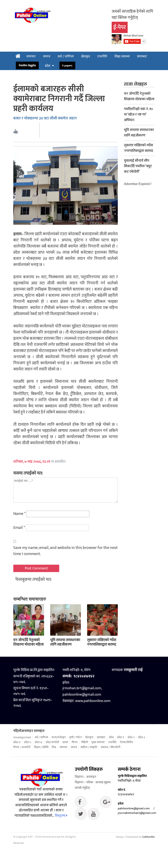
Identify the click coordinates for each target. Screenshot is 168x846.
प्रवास (65, 742)
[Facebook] (81, 803)
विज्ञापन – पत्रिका (84, 782)
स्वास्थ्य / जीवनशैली (110, 747)
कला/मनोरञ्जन (59, 737)
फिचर (75, 742)
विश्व (54, 747)
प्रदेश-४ (16, 742)
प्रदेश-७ (38, 742)
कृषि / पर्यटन (75, 737)
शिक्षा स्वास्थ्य (122, 56)
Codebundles (148, 837)
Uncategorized (22, 737)
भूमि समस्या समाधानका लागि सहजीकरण (65, 642)
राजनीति (102, 56)
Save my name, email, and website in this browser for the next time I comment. (65, 551)
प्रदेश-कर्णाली (52, 742)
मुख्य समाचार (98, 742)
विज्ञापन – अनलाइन (85, 776)
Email (19, 528)
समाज (46, 56)
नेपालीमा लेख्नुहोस (27, 65)
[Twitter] (106, 803)
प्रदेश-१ (120, 737)
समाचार (31, 56)
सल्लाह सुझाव (103, 782)
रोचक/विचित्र (126, 742)
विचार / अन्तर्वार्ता (21, 747)
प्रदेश (47, 66)
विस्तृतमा (60, 816)
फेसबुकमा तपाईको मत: (33, 579)
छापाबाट (142, 56)
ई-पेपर (119, 27)
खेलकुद (85, 56)
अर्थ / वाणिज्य (66, 56)
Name (19, 514)
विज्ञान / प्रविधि (41, 747)
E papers (67, 65)
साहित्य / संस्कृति (89, 747)
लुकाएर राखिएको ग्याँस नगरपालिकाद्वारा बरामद (101, 642)
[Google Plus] (81, 815)
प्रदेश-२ (131, 737)
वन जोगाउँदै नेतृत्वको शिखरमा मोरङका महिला (28, 642)
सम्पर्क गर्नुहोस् (82, 787)
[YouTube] (94, 815)
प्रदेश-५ (27, 742)
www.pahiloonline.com (92, 701)
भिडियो (84, 742)
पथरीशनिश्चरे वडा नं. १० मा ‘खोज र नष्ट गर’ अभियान (138, 114)
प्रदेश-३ (141, 737)
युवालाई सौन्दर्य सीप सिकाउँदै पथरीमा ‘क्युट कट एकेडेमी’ (138, 166)
